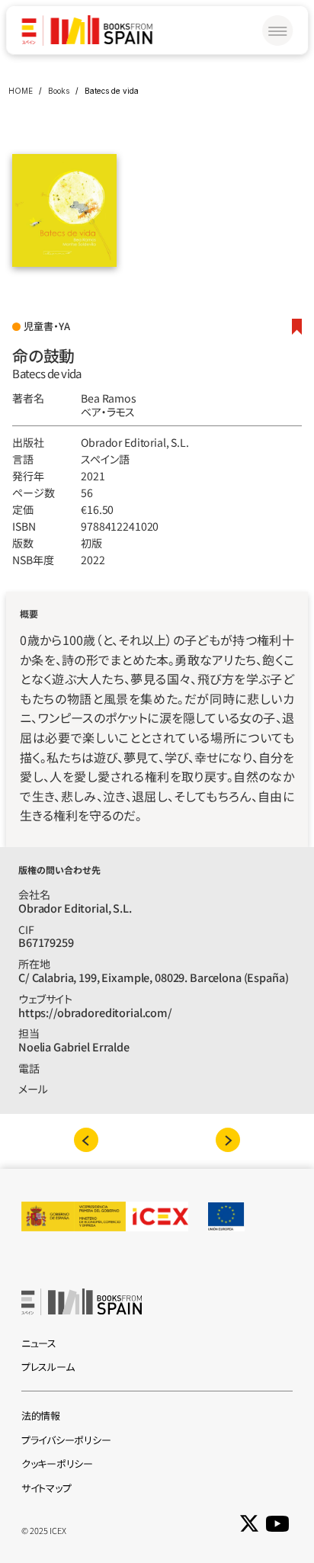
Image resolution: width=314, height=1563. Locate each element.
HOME (20, 90)
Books (58, 90)
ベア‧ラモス (108, 411)
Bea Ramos (108, 398)
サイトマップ (46, 1488)
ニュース (38, 1343)
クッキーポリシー (57, 1463)
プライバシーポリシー (66, 1440)
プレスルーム (47, 1366)
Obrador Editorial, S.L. (135, 442)
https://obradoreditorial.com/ (95, 1012)
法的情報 (40, 1415)
